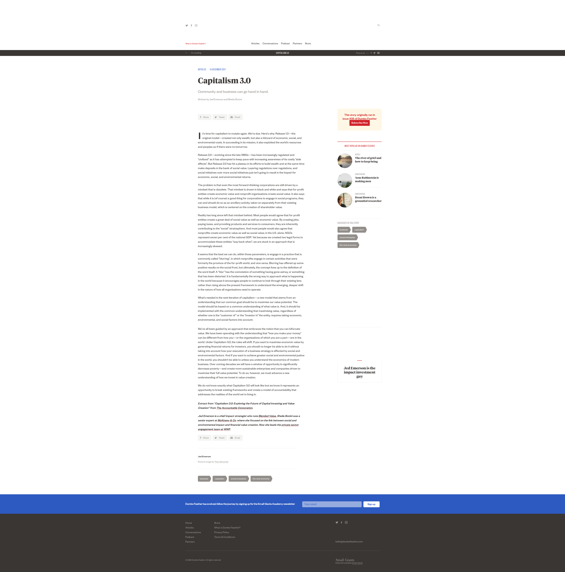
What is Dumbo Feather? (195, 44)
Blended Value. (267, 416)
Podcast (285, 44)
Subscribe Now (359, 123)
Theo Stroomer (221, 462)
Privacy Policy (221, 533)
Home (188, 523)
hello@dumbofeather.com (349, 542)
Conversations (270, 44)
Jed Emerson (204, 457)
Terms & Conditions (224, 537)
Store (308, 44)
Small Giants (357, 563)
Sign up (371, 504)
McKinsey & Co (227, 420)
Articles (255, 44)
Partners (297, 44)
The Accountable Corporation (234, 408)
